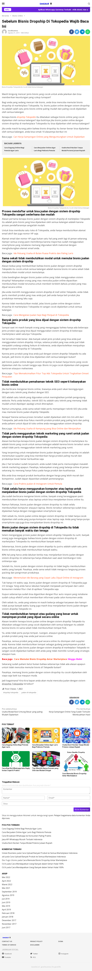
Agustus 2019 (8, 895)
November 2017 (9, 924)
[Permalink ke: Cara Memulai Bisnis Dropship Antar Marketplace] (76, 761)
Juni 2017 (6, 927)
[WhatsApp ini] (87, 31)
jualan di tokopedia (28, 692)
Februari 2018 (8, 913)
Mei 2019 (6, 906)
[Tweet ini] (77, 31)
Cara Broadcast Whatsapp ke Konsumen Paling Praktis (26, 836)
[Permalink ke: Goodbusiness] (4, 31)
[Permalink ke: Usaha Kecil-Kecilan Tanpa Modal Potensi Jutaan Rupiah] (76, 735)
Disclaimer (34, 945)
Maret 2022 (7, 884)
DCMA (60, 941)
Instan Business (9, 853)
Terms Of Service (9, 945)
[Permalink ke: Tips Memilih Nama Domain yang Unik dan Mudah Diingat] (46, 759)
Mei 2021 (6, 888)
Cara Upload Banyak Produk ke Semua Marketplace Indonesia (49, 853)
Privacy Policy (36, 941)
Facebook (8, 954)
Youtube (8, 957)
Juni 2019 (6, 902)
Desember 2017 (9, 920)
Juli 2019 (5, 898)
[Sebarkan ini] (71, 31)
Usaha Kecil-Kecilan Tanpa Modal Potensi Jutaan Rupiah (27, 843)
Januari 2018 (7, 916)
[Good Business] (46, 3)
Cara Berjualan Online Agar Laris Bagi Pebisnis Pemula (26, 832)
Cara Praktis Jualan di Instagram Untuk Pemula (38, 483)
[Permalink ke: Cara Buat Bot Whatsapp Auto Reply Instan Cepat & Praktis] (16, 759)
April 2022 (6, 881)
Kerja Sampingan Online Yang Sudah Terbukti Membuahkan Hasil (69, 712)
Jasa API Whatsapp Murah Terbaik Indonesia (22, 839)
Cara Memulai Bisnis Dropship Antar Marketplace (48, 659)
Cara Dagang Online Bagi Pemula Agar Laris (22, 828)
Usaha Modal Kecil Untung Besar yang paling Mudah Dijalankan (22, 712)
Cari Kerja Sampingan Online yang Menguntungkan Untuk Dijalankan (49, 136)
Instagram (64, 954)
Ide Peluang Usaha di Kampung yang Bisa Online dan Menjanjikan (47, 428)
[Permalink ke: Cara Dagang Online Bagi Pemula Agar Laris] (16, 735)
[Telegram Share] (82, 31)
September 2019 (9, 891)
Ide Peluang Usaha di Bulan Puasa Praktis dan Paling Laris (43, 253)
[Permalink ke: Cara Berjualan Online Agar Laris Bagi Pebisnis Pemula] (46, 735)
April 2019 (6, 909)
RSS (34, 957)
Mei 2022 (6, 877)
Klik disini (70, 9)
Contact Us (7, 941)
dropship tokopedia (10, 692)
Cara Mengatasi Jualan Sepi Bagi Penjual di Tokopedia (41, 315)
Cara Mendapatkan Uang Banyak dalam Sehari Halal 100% (37, 863)
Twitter (35, 954)
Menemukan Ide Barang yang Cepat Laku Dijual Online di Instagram (48, 577)
